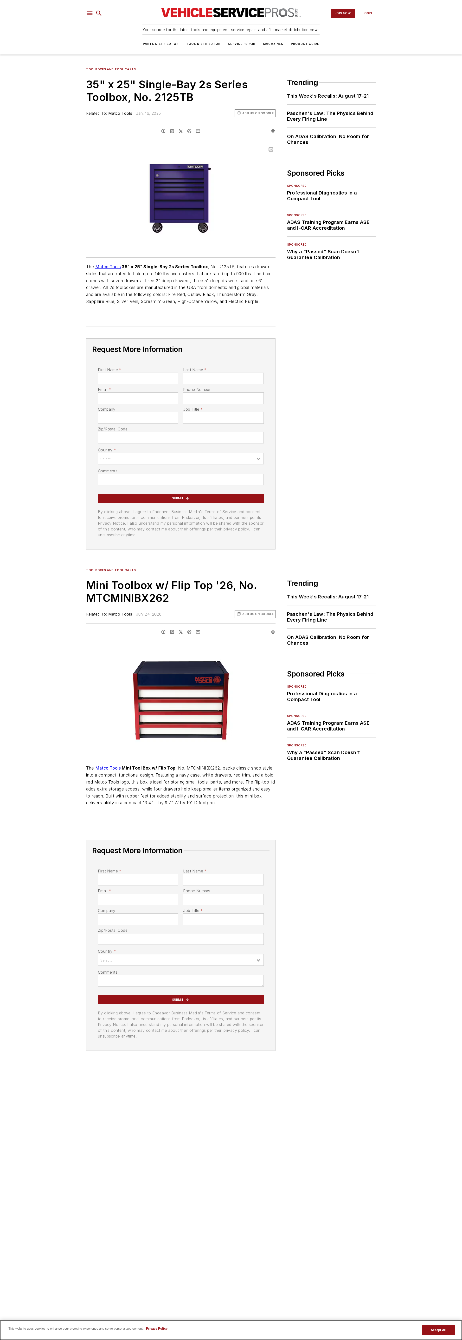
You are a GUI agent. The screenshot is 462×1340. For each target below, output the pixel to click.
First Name (109, 369)
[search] (99, 13)
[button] (89, 13)
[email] (198, 131)
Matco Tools (120, 113)
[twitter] (180, 131)
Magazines (273, 44)
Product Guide (305, 44)
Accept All (438, 1330)
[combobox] (181, 458)
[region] (231, 1330)
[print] (273, 131)
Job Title (193, 409)
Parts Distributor (161, 44)
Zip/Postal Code (113, 429)
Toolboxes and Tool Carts (111, 69)
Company (107, 409)
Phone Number (197, 389)
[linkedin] (172, 131)
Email (104, 389)
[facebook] (163, 131)
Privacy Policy (156, 1328)
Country (107, 450)
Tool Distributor (203, 44)
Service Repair (241, 44)
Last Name (194, 369)
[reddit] (189, 131)
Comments (107, 471)
